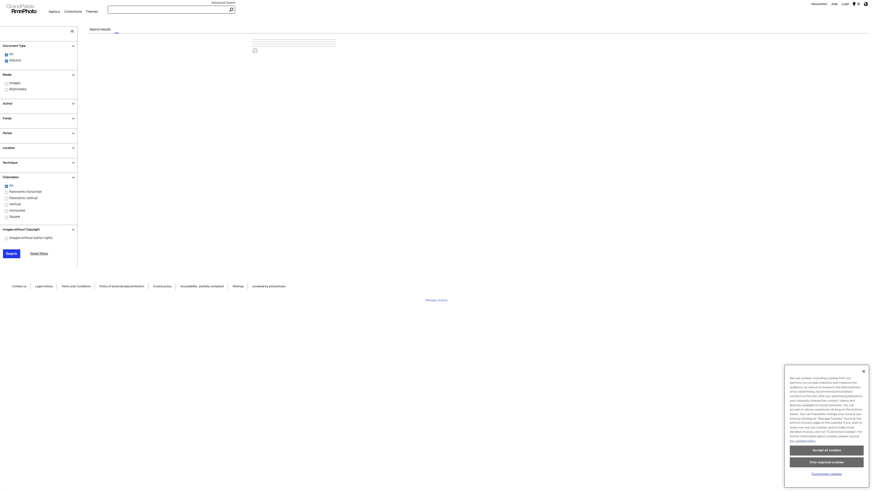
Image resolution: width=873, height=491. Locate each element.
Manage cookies (436, 300)
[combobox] (167, 10)
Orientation (11, 177)
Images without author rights (31, 238)
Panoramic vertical (23, 198)
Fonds (7, 118)
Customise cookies (827, 474)
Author (8, 103)
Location (9, 147)
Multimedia (18, 89)
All (11, 54)
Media (7, 74)
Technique (10, 162)
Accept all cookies (827, 450)
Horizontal (17, 210)
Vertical (15, 204)
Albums (15, 60)
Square (14, 216)
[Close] (864, 371)
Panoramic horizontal (25, 191)
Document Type (14, 45)
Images (14, 83)
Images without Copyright (21, 229)
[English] (867, 4)
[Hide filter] (73, 31)
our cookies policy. (803, 440)
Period (7, 133)
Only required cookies (827, 462)
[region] (826, 426)
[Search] (21, 8)
